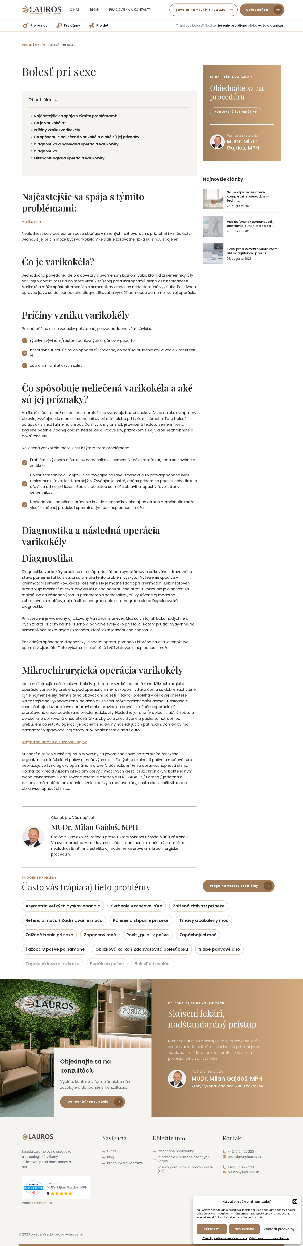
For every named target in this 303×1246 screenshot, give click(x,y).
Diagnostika (45, 151)
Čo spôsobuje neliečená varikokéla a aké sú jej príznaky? (87, 136)
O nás (75, 9)
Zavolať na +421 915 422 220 (201, 10)
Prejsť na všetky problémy (234, 886)
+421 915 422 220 (241, 1151)
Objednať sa (257, 10)
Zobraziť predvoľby (279, 1229)
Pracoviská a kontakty (130, 9)
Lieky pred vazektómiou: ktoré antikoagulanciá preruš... (252, 251)
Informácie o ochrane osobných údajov (183, 1159)
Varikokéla (31, 221)
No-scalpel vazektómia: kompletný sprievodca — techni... (248, 196)
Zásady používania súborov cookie (224, 1238)
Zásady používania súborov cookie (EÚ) (185, 1169)
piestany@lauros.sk (243, 1172)
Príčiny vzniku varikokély (57, 129)
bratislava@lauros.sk (244, 1156)
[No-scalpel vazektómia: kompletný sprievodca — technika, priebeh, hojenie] (213, 199)
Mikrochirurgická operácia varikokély (69, 158)
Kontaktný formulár (232, 112)
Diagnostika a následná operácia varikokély (76, 144)
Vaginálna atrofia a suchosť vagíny (54, 742)
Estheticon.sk (43, 1202)
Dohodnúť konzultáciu (88, 1102)
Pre (39, 25)
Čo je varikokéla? (50, 122)
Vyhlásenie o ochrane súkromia (269, 1238)
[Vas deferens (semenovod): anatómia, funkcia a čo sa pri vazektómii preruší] (213, 226)
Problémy (31, 45)
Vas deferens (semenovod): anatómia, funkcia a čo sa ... (251, 224)
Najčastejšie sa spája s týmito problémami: (75, 115)
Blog (94, 9)
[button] (295, 1201)
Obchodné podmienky (175, 1151)
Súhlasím (212, 1229)
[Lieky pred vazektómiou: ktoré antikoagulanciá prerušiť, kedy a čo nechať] (213, 253)
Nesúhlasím (244, 1229)
